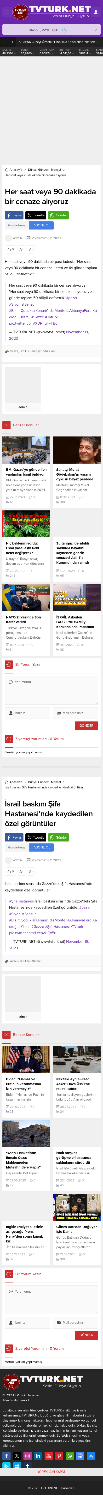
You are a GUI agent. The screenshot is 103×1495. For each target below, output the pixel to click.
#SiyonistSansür (22, 304)
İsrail (23, 351)
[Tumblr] (27, 1466)
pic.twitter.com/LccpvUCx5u (32, 933)
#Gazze (37, 317)
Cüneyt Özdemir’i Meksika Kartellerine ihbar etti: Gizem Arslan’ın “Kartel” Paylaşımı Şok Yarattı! (62, 42)
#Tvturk (51, 317)
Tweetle (39, 215)
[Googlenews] (80, 1456)
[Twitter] (17, 1456)
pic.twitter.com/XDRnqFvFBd (33, 323)
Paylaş (17, 215)
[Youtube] (49, 1456)
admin (17, 238)
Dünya (32, 170)
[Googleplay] (6, 1466)
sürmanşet (34, 351)
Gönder (61, 215)
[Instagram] (27, 1456)
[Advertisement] (51, 110)
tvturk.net (49, 351)
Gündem (44, 170)
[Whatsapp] (70, 1456)
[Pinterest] (59, 1456)
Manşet (56, 170)
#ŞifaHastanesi (21, 901)
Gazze (14, 351)
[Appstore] (91, 1456)
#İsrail (25, 317)
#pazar (71, 298)
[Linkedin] (38, 1456)
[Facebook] (6, 1456)
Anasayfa (16, 170)
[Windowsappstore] (17, 1466)
